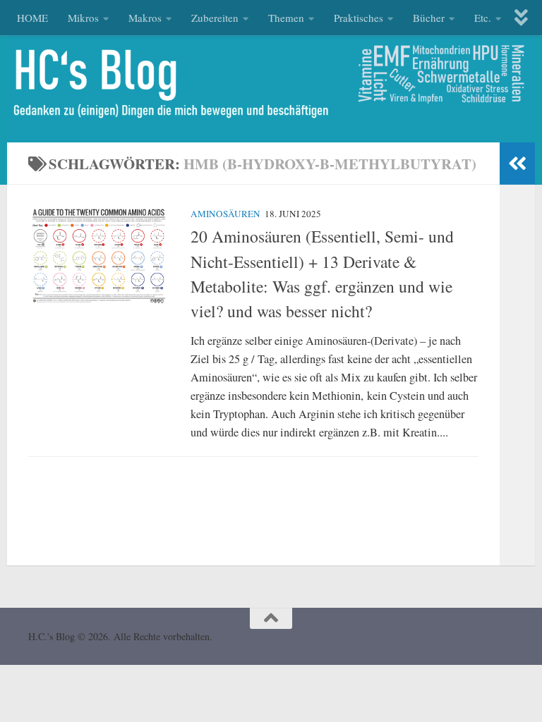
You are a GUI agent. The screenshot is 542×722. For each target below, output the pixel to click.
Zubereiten (215, 18)
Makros (145, 18)
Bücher (429, 18)
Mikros (83, 18)
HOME (32, 18)
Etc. (482, 18)
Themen (286, 18)
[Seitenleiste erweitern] (517, 163)
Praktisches (358, 18)
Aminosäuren (225, 213)
